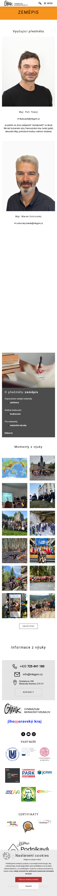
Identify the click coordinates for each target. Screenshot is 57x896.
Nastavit (28, 886)
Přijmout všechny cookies (28, 879)
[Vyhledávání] (40, 3)
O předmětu (21, 392)
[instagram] (33, 734)
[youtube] (28, 734)
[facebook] (23, 734)
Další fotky (28, 626)
